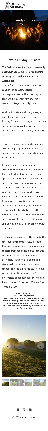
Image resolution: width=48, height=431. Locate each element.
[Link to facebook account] (17, 409)
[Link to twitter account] (24, 409)
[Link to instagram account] (30, 409)
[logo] (14, 5)
